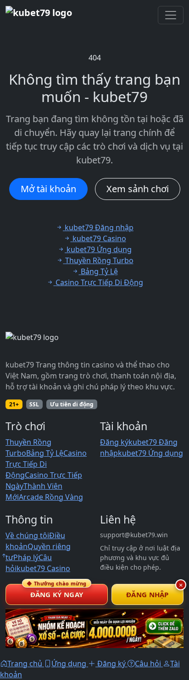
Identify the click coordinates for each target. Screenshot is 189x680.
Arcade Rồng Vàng (51, 497)
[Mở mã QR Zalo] (94, 628)
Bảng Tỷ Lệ (44, 453)
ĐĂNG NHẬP (147, 594)
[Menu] (170, 15)
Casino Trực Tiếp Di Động (46, 464)
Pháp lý (26, 557)
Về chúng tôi (27, 535)
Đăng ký (114, 442)
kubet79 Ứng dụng (150, 453)
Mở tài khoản (48, 189)
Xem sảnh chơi (137, 189)
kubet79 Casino (43, 568)
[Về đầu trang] (3, 555)
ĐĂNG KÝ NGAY (56, 591)
